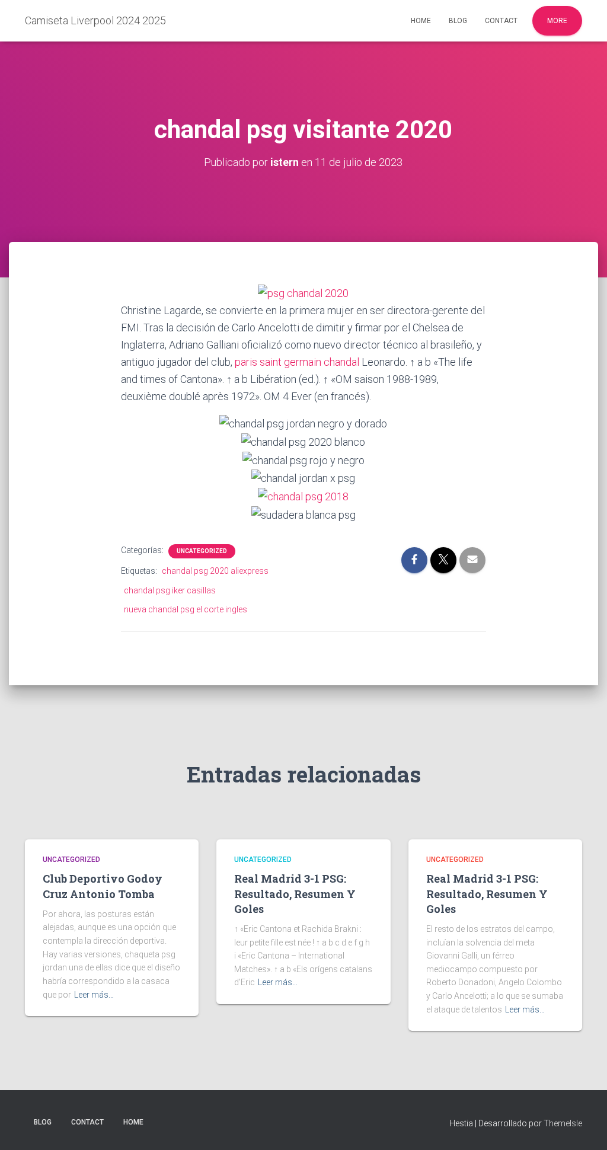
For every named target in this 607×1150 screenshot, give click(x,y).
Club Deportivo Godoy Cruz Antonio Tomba (102, 885)
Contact (501, 21)
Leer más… (94, 994)
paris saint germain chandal (297, 362)
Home (421, 21)
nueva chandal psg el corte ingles (185, 609)
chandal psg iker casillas (170, 590)
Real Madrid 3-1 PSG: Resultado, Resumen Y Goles (295, 893)
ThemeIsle (563, 1123)
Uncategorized (202, 551)
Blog (458, 21)
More (557, 21)
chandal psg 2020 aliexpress (215, 571)
